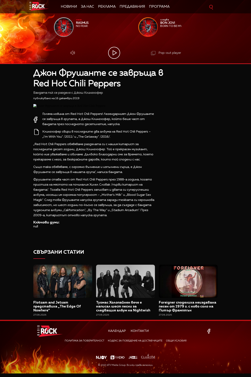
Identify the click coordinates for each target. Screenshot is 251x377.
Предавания (132, 6)
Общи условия (176, 341)
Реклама (107, 6)
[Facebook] (209, 331)
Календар (117, 331)
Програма (159, 6)
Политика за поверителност (84, 341)
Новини (69, 6)
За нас (87, 6)
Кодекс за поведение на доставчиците (135, 341)
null (35, 226)
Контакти (140, 331)
